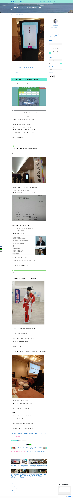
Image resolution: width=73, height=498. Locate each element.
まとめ (17, 72)
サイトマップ (14, 492)
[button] (26, 444)
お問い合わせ (14, 486)
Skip (66, 496)
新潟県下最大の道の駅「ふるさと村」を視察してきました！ (32, 112)
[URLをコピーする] (31, 444)
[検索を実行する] (61, 63)
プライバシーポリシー (15, 488)
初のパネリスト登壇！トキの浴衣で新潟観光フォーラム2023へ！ (24, 67)
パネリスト (19, 440)
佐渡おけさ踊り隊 (14, 440)
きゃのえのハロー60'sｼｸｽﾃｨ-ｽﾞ (18, 1)
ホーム (12, 451)
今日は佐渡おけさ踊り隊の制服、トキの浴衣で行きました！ (24, 71)
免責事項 (13, 490)
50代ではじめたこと (17, 451)
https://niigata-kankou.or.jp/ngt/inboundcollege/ (30, 148)
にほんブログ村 (17, 436)
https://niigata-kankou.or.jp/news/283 (28, 272)
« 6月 (49, 54)
